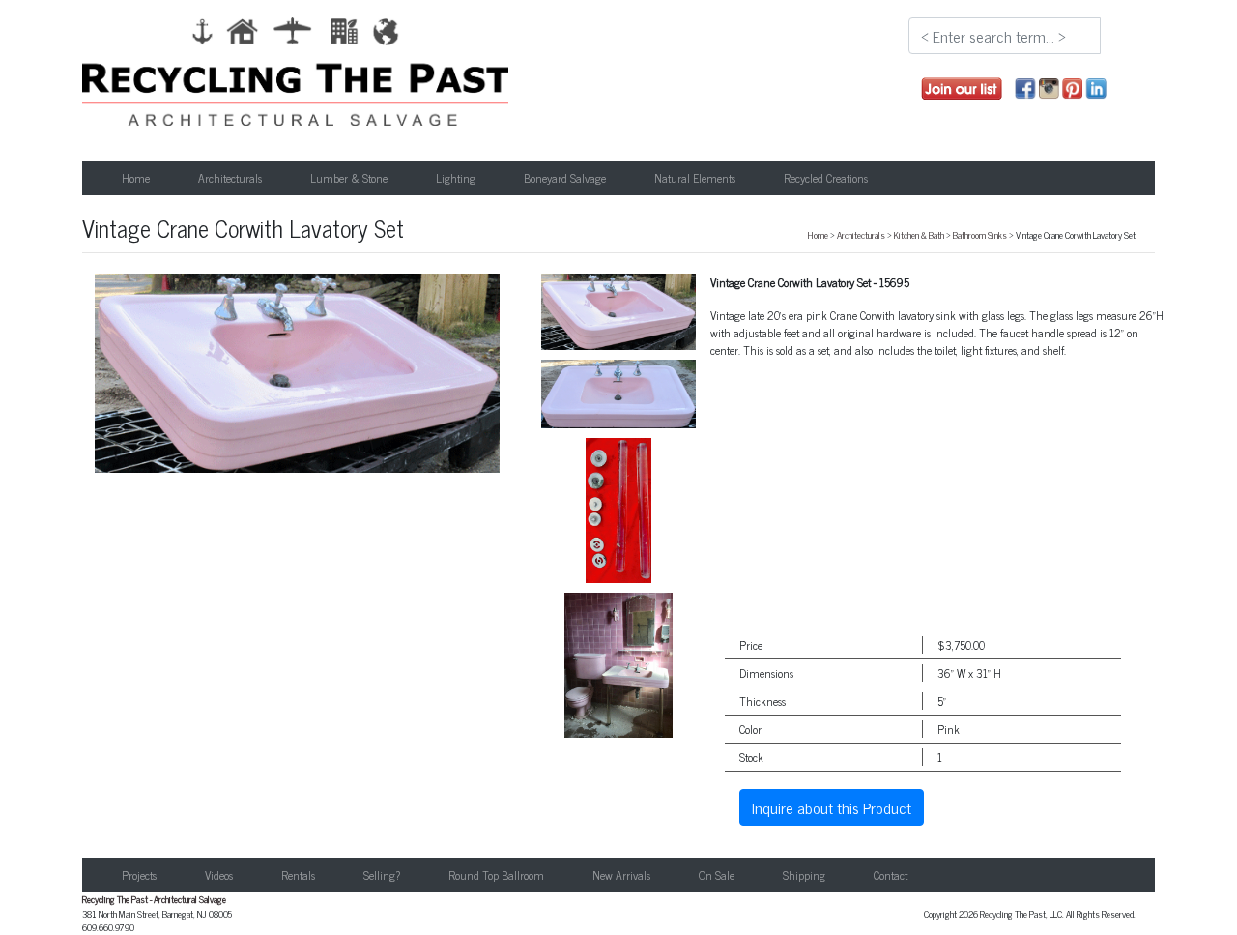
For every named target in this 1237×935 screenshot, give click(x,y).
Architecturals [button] (230, 178)
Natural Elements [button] (694, 178)
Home (136, 178)
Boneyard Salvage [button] (565, 178)
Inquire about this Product (831, 807)
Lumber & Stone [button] (349, 178)
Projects (139, 875)
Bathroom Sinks (980, 235)
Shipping (804, 875)
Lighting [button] (455, 178)
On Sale (716, 875)
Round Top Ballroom (496, 875)
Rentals (298, 875)
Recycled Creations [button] (826, 178)
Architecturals (861, 235)
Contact (890, 875)
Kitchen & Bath (919, 235)
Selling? (381, 875)
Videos (219, 875)
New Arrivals (621, 875)
